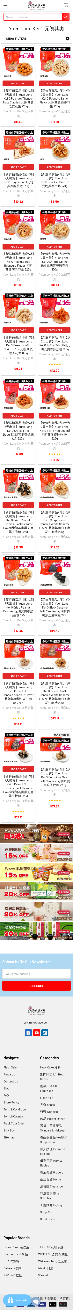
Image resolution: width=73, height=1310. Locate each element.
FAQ (6, 1095)
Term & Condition (15, 1109)
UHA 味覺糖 (11, 1261)
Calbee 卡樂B (12, 1268)
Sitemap (9, 1137)
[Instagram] (44, 1032)
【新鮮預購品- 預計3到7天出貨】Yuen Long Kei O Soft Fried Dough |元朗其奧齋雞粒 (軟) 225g (54, 430)
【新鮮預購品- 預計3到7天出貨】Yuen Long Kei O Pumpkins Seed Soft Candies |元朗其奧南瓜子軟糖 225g (54, 777)
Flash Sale (10, 1067)
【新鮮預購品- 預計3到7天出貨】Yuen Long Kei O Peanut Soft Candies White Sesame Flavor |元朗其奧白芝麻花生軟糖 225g (54, 692)
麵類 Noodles (49, 1111)
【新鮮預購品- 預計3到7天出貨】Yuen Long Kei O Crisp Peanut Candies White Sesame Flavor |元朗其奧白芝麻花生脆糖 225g (54, 521)
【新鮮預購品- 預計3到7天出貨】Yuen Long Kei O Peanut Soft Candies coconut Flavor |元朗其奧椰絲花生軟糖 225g (18, 692)
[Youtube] (36, 1032)
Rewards (9, 1074)
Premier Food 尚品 (16, 1254)
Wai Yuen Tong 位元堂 (52, 1261)
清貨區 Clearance (51, 1186)
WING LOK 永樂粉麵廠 (53, 1254)
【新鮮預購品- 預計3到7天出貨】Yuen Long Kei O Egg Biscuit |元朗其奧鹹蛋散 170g (18, 180)
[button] (67, 38)
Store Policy (11, 1102)
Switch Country (13, 1116)
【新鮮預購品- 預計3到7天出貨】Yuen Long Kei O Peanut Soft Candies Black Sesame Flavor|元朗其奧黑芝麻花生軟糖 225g (18, 786)
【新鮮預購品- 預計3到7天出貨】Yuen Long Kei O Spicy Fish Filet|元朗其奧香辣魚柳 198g (54, 343)
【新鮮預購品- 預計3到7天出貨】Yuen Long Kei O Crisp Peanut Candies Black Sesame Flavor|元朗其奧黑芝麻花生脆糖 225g (18, 521)
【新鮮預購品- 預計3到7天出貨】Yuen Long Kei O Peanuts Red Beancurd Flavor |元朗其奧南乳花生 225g (18, 261)
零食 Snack (47, 1104)
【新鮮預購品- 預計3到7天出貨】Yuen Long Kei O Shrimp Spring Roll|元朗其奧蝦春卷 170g (54, 261)
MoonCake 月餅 (50, 1067)
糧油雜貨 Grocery (51, 1172)
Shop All (45, 1212)
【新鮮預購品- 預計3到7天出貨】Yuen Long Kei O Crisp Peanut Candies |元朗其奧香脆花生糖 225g (18, 607)
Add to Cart (18, 83)
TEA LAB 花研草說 (50, 1247)
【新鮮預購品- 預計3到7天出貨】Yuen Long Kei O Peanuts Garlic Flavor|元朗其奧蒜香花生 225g (54, 98)
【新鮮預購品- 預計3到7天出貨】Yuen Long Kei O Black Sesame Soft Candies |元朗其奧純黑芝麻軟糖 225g (54, 607)
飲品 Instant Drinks (52, 1118)
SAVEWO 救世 (13, 1275)
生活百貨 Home (50, 1179)
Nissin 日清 (45, 1268)
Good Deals (47, 1219)
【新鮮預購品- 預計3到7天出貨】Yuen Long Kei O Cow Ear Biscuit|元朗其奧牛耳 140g (54, 180)
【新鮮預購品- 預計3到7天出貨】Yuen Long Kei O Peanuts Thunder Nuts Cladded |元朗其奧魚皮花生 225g (18, 98)
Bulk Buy (9, 1130)
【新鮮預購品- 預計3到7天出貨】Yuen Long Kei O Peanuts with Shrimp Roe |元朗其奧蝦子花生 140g (18, 345)
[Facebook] (28, 1032)
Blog (6, 1088)
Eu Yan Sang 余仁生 (16, 1247)
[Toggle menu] (5, 5)
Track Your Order (14, 1123)
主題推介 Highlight (52, 1205)
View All (43, 1275)
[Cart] (67, 5)
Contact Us (11, 1081)
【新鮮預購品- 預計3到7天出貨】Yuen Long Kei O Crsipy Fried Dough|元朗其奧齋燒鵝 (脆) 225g (18, 430)
